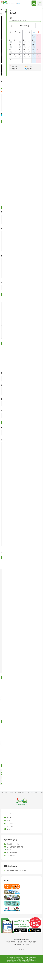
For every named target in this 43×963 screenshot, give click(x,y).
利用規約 (26, 939)
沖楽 (2, 792)
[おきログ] (21, 909)
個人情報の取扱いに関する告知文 (26, 942)
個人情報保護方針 (11, 942)
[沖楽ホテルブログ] (21, 892)
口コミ (11, 10)
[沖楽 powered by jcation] (10, 3)
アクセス (1, 10)
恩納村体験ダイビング (24, 792)
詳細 (6, 10)
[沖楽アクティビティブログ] (21, 903)
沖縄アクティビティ (10, 792)
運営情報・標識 (18, 939)
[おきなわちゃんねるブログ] (21, 886)
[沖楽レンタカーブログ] (21, 897)
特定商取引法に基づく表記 (21, 944)
